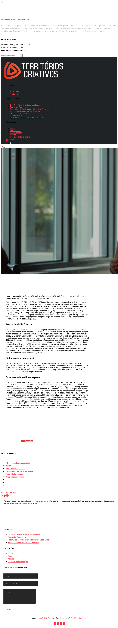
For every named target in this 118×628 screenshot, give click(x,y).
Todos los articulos (8, 493)
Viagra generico (12, 466)
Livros (10, 553)
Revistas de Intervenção (18, 562)
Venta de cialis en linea (15, 469)
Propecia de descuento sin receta (19, 471)
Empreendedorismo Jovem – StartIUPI (23, 543)
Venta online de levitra (15, 477)
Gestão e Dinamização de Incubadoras (24, 534)
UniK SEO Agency (46, 618)
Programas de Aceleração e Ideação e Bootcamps (28, 540)
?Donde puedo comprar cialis (18, 463)
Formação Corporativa (17, 537)
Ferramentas (13, 556)
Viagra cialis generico (14, 474)
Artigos (11, 559)
